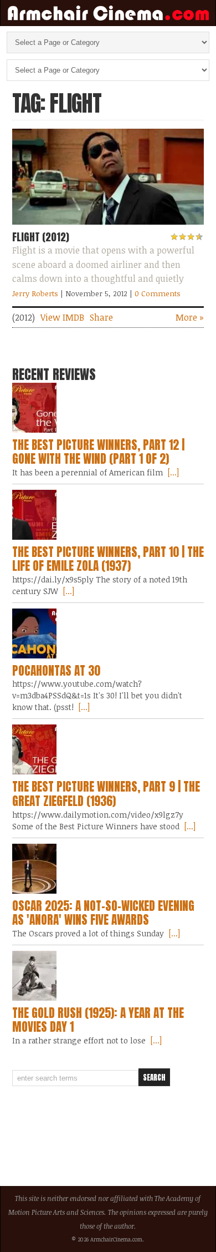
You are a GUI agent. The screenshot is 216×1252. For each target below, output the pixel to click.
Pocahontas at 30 (56, 671)
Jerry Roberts (35, 293)
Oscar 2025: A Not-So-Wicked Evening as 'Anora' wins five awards (103, 913)
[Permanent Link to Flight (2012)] (108, 227)
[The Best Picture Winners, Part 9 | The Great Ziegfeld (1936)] (108, 749)
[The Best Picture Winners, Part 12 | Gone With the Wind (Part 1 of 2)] (108, 408)
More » (190, 317)
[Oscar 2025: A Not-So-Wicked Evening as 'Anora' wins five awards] (108, 869)
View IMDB (62, 317)
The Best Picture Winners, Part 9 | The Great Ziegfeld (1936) (106, 794)
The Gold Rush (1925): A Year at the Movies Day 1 (98, 1020)
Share (101, 317)
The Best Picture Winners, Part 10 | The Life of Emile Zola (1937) (108, 559)
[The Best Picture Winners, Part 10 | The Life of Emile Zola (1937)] (108, 515)
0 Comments (158, 293)
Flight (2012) (40, 237)
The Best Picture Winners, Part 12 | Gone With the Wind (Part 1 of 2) (98, 452)
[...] (172, 472)
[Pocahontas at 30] (108, 633)
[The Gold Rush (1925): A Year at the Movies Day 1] (108, 976)
